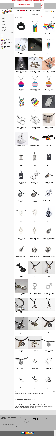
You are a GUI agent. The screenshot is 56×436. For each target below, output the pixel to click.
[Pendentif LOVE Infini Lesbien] (35, 267)
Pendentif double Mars (21, 127)
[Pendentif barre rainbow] (35, 138)
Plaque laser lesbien (48, 108)
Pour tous (4, 29)
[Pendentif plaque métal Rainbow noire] (35, 44)
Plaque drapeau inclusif (35, 33)
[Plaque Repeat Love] (48, 119)
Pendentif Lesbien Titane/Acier (49, 256)
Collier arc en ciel (48, 145)
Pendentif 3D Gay (21, 219)
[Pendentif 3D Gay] (21, 212)
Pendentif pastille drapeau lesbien (48, 90)
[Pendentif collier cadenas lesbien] (21, 323)
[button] (11, 32)
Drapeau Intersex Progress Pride (7, 39)
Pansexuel (4, 27)
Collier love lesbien (35, 350)
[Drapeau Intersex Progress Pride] (2, 39)
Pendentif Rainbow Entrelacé (21, 108)
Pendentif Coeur (35, 368)
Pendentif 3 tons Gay (49, 182)
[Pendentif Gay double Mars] (21, 63)
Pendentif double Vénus (35, 127)
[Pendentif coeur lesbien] (35, 323)
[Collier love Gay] (21, 342)
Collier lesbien (49, 311)
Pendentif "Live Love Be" (35, 386)
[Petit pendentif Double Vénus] (48, 193)
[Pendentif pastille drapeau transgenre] (35, 82)
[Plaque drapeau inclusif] (35, 26)
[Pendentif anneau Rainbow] (35, 101)
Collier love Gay (21, 350)
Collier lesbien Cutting (21, 368)
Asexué (3, 18)
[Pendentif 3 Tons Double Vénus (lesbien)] (35, 193)
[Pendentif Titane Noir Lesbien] (48, 156)
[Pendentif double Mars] (21, 119)
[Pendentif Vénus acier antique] (35, 286)
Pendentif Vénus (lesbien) (35, 238)
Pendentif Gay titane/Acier (35, 256)
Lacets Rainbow (7, 46)
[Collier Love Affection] (48, 361)
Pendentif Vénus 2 (35, 182)
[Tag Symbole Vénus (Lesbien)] (35, 156)
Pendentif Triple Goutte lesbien (49, 238)
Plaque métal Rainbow (48, 52)
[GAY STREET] (8, 11)
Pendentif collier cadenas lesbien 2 (21, 312)
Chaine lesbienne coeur (35, 71)
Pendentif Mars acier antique (49, 293)
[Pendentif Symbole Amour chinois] (21, 379)
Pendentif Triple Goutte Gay (21, 256)
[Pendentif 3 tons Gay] (48, 174)
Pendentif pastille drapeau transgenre (35, 90)
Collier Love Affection (49, 368)
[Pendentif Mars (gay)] (21, 230)
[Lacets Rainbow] (2, 47)
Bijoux (27, 10)
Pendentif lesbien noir (48, 219)
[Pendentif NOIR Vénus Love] (21, 267)
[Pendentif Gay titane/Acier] (35, 249)
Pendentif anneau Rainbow (35, 108)
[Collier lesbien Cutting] (21, 361)
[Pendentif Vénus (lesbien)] (35, 230)
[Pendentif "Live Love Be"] (35, 379)
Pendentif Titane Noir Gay (21, 182)
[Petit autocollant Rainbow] (2, 35)
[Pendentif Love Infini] (21, 286)
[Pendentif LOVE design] (48, 379)
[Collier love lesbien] (48, 323)
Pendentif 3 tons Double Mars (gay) (21, 201)
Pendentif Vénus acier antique (35, 293)
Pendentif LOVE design (49, 386)
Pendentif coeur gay (21, 145)
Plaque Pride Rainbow (21, 52)
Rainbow (3, 30)
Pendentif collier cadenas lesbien (21, 331)
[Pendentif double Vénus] (35, 119)
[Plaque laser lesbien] (48, 101)
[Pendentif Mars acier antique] (48, 286)
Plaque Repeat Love (49, 127)
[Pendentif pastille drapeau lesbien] (48, 82)
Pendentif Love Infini (21, 293)
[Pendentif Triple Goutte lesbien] (48, 230)
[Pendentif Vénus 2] (35, 174)
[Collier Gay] (35, 304)
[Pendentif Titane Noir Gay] (21, 174)
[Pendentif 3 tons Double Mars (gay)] (21, 193)
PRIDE (22, 10)
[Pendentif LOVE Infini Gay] (48, 267)
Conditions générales (46, 418)
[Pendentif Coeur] (35, 361)
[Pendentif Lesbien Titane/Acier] (48, 249)
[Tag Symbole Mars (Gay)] (21, 156)
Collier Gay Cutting (49, 350)
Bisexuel (3, 21)
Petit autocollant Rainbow (7, 35)
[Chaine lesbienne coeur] (35, 63)
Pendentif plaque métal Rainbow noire (35, 52)
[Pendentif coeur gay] (21, 138)
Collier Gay (35, 311)
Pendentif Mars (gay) (21, 238)
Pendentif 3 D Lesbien (35, 219)
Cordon (21, 33)
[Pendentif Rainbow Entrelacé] (21, 101)
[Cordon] (21, 26)
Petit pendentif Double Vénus (49, 200)
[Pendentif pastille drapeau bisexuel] (21, 82)
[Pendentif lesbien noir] (48, 212)
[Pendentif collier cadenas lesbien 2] (21, 304)
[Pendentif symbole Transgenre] (48, 63)
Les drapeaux (38, 10)
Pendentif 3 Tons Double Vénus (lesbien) (35, 201)
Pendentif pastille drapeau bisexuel (21, 90)
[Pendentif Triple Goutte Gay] (21, 249)
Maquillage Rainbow (8, 42)
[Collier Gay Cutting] (48, 342)
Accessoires (32, 10)
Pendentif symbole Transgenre (49, 71)
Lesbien (3, 24)
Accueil (18, 10)
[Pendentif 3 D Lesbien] (35, 212)
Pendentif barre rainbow (35, 145)
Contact (28, 12)
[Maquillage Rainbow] (2, 43)
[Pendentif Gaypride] (48, 26)
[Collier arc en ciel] (48, 138)
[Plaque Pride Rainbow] (21, 44)
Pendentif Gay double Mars (21, 71)
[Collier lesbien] (48, 304)
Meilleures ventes (4, 32)
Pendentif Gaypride (49, 33)
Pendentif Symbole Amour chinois (21, 387)
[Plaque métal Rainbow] (48, 44)
